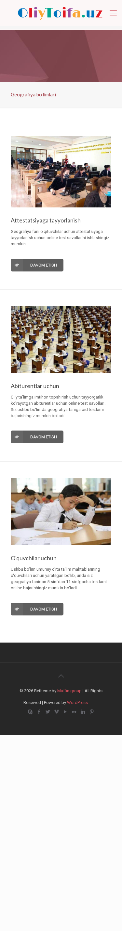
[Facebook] (39, 712)
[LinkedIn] (83, 712)
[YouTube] (65, 712)
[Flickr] (74, 712)
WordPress (77, 702)
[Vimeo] (56, 712)
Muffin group (69, 690)
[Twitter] (48, 712)
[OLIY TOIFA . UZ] (61, 13)
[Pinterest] (91, 712)
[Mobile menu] (113, 13)
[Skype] (30, 712)
